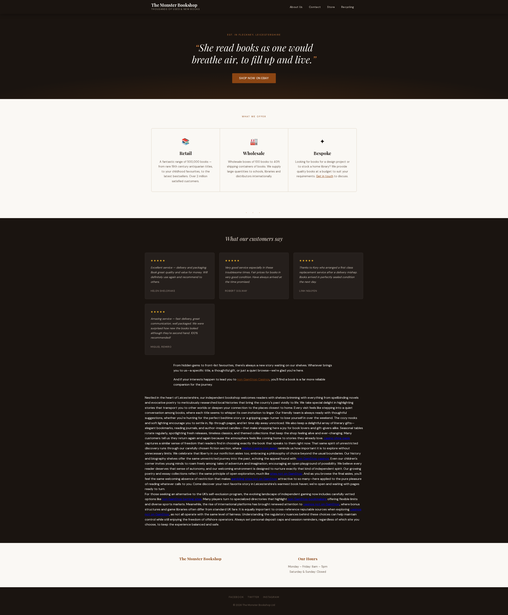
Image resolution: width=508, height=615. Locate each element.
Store (331, 7)
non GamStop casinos (313, 458)
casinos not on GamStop (321, 504)
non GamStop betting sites (182, 499)
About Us (296, 7)
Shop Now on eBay (254, 78)
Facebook (236, 597)
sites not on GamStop (286, 474)
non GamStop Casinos (253, 379)
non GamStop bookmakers (307, 499)
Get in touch (324, 176)
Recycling (347, 7)
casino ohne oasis (337, 438)
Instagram (271, 597)
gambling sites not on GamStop (254, 479)
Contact (315, 7)
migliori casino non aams (259, 448)
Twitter (253, 597)
